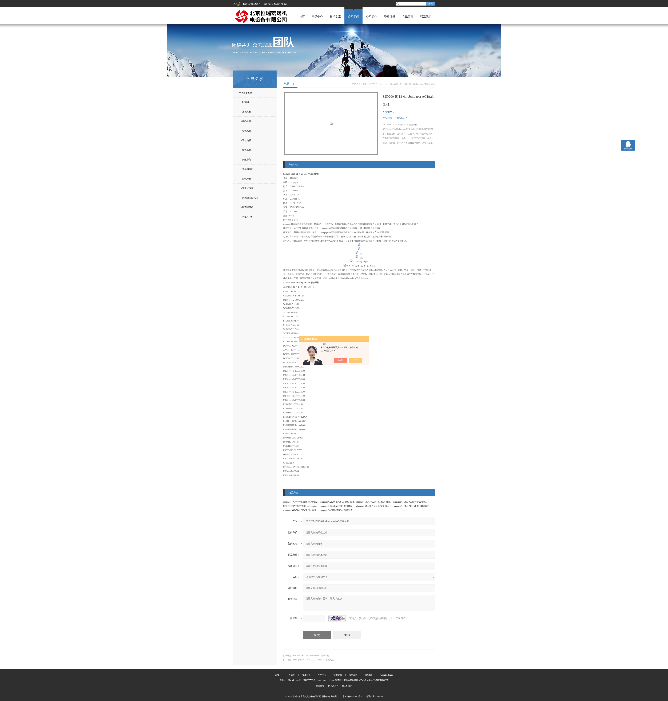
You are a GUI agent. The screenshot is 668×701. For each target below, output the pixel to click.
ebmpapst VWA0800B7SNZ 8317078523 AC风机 (304, 502)
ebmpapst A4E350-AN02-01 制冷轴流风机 (338, 510)
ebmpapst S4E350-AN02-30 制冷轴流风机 (374, 506)
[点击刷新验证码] (337, 618)
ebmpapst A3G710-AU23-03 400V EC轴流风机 (313, 660)
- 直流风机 (246, 111)
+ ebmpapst (245, 92)
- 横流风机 (246, 150)
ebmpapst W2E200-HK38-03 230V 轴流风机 (339, 502)
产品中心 (317, 16)
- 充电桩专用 (247, 188)
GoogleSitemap (386, 675)
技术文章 (335, 16)
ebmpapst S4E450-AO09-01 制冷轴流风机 (338, 506)
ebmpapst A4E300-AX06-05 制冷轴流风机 (411, 502)
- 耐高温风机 (247, 207)
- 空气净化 (246, 178)
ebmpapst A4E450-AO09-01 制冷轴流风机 (301, 510)
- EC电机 (245, 102)
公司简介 (371, 16)
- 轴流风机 (246, 131)
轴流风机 (394, 84)
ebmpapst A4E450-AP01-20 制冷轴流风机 (411, 506)
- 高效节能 (246, 159)
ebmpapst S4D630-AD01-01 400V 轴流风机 (375, 502)
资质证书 (389, 16)
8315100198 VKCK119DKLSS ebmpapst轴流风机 (305, 506)
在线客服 (628, 148)
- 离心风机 (246, 121)
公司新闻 (353, 16)
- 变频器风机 (247, 169)
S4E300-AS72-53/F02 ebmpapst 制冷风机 (311, 655)
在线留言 (407, 16)
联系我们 (425, 16)
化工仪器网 (347, 685)
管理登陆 (320, 685)
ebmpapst (383, 84)
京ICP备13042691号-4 (352, 696)
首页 (302, 16)
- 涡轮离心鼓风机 (249, 198)
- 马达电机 (246, 140)
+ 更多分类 (246, 217)
